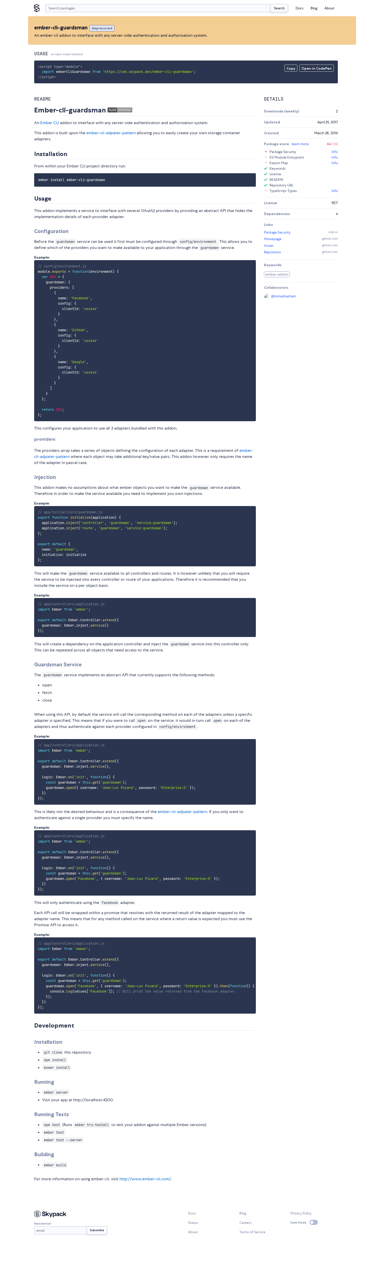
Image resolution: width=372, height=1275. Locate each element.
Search (279, 8)
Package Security (277, 232)
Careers (245, 1222)
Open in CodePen (316, 68)
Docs (299, 8)
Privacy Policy (301, 1213)
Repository (272, 252)
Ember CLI (49, 122)
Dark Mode (298, 1222)
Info (335, 152)
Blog (314, 8)
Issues (269, 245)
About (329, 8)
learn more (300, 144)
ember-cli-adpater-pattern (111, 133)
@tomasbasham (283, 296)
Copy (290, 68)
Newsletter (42, 1223)
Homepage (272, 239)
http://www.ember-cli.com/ (145, 1179)
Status (193, 1222)
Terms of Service (252, 1232)
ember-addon (276, 274)
